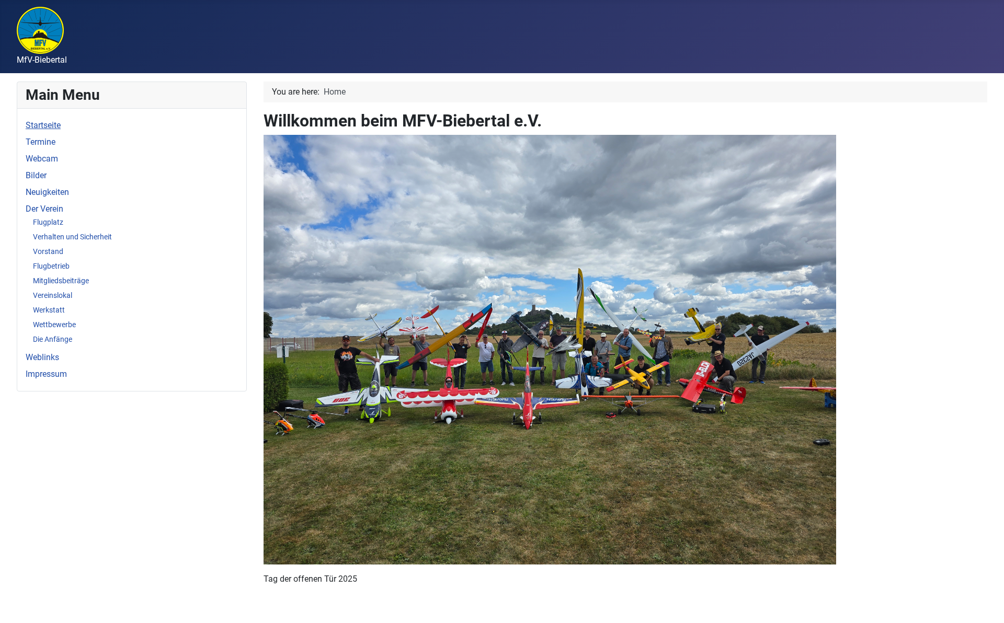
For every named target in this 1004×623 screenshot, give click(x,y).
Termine (40, 142)
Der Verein (44, 209)
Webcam (42, 159)
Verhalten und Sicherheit (72, 237)
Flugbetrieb (51, 266)
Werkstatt (49, 310)
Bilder (36, 175)
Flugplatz (48, 222)
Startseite (43, 125)
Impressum (46, 374)
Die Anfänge (52, 339)
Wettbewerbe (54, 324)
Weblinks (42, 357)
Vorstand (48, 251)
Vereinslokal (52, 295)
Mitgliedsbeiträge (61, 280)
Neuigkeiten (47, 192)
